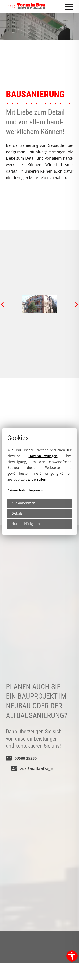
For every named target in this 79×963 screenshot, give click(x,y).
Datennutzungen (43, 456)
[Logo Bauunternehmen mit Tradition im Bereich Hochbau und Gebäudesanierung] (26, 6)
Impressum (37, 490)
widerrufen (37, 479)
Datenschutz (16, 490)
